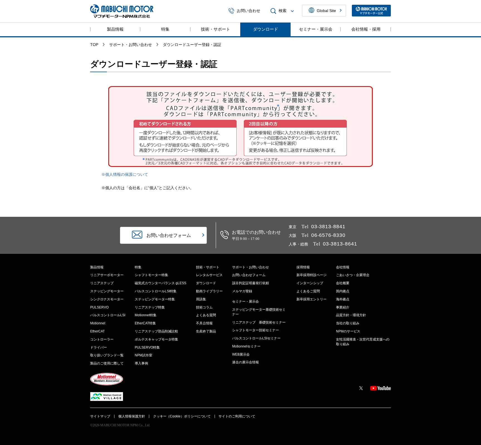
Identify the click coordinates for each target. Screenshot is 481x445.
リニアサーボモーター (107, 275)
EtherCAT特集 (145, 323)
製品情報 (115, 29)
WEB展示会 (241, 354)
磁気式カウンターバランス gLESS (160, 283)
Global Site (326, 10)
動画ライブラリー (209, 291)
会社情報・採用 (366, 29)
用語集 (201, 299)
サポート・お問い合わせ (250, 267)
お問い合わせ (248, 11)
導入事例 (141, 363)
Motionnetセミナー (246, 346)
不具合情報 (204, 323)
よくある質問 (206, 315)
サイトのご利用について (237, 416)
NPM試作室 (143, 355)
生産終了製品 (206, 331)
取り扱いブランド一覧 (107, 355)
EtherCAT (97, 331)
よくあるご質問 (308, 291)
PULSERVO (99, 307)
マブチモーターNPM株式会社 (121, 11)
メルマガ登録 (242, 291)
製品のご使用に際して (107, 363)
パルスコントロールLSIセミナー (256, 338)
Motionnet (97, 323)
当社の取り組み (347, 323)
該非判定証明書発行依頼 (250, 283)
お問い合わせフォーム (249, 275)
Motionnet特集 (145, 315)
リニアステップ (102, 283)
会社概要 (342, 283)
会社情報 (342, 267)
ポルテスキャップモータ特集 (156, 339)
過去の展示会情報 (245, 362)
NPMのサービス (348, 331)
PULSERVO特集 (147, 347)
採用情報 (303, 267)
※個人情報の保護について (124, 174)
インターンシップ (309, 283)
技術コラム (204, 307)
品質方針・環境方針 (351, 315)
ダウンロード (265, 29)
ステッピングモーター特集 (155, 299)
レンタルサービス (209, 275)
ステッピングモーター (107, 291)
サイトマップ (100, 416)
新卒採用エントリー (311, 299)
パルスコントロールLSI (107, 315)
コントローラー (102, 339)
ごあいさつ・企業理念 (352, 275)
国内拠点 (342, 291)
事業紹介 (342, 307)
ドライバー (98, 347)
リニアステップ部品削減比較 (156, 331)
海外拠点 (342, 299)
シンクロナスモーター (107, 299)
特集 (165, 29)
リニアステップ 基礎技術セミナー (259, 322)
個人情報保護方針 (131, 416)
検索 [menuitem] (282, 11)
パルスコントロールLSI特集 (155, 291)
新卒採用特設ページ (311, 275)
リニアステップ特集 (150, 307)
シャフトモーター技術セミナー (255, 330)
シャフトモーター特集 (151, 275)
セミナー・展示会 (315, 29)
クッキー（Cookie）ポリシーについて (182, 416)
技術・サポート (215, 29)
